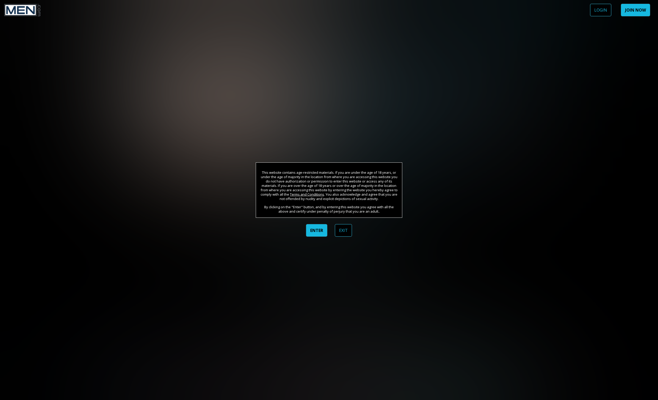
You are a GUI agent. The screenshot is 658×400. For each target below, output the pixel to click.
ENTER (316, 230)
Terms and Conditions (307, 194)
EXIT (343, 230)
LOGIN (600, 10)
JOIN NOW (635, 10)
